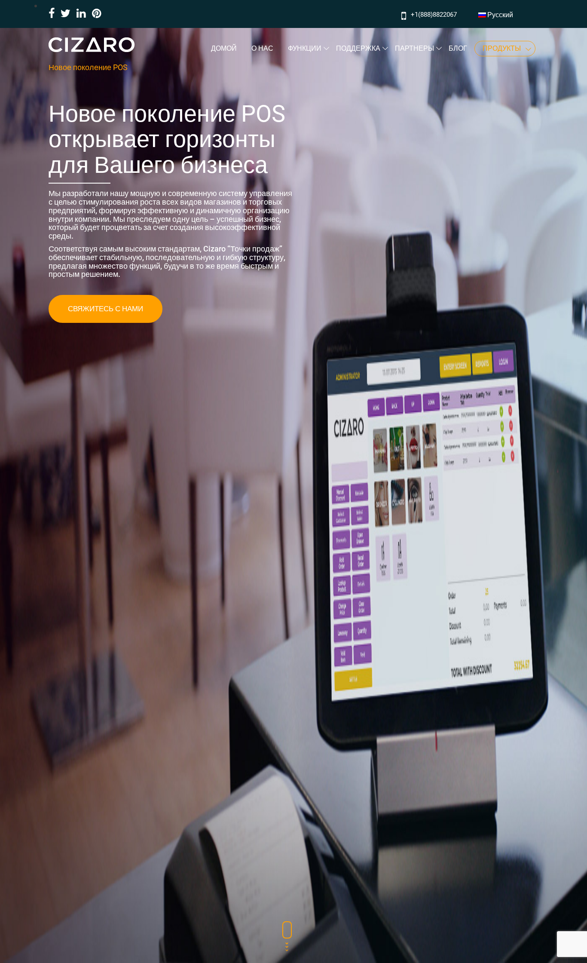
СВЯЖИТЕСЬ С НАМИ (105, 308)
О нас (262, 48)
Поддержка (358, 48)
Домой (224, 48)
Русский (500, 15)
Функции (304, 48)
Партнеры (414, 48)
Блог (458, 48)
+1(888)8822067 (434, 14)
